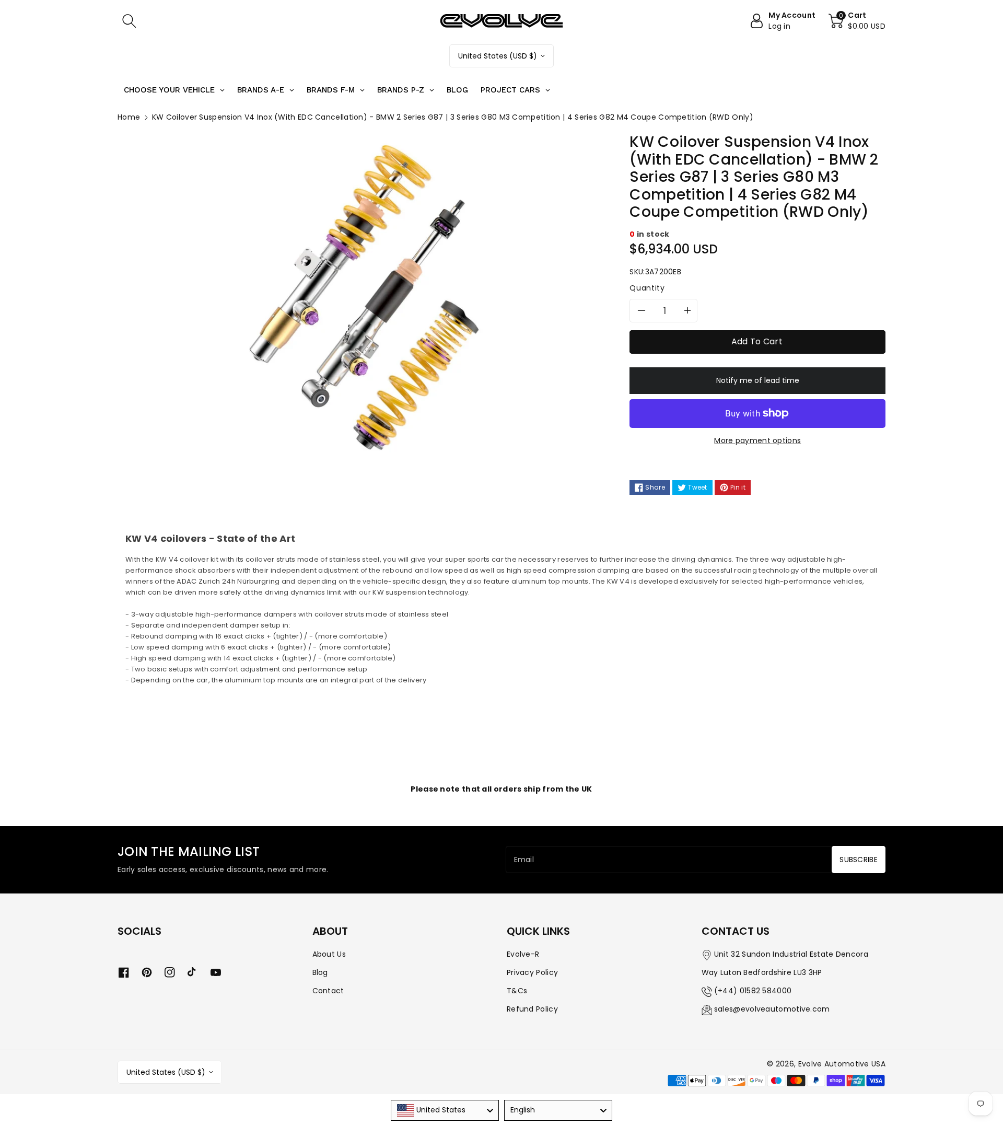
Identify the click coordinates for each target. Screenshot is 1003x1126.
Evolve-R (523, 954)
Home (129, 117)
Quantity (646, 288)
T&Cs (517, 990)
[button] (129, 20)
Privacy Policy (532, 972)
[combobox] (445, 1110)
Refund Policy (532, 1009)
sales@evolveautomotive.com (772, 1009)
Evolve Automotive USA (841, 1064)
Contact (328, 990)
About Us (329, 954)
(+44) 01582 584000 (752, 990)
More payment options (757, 440)
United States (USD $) (497, 56)
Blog (320, 972)
